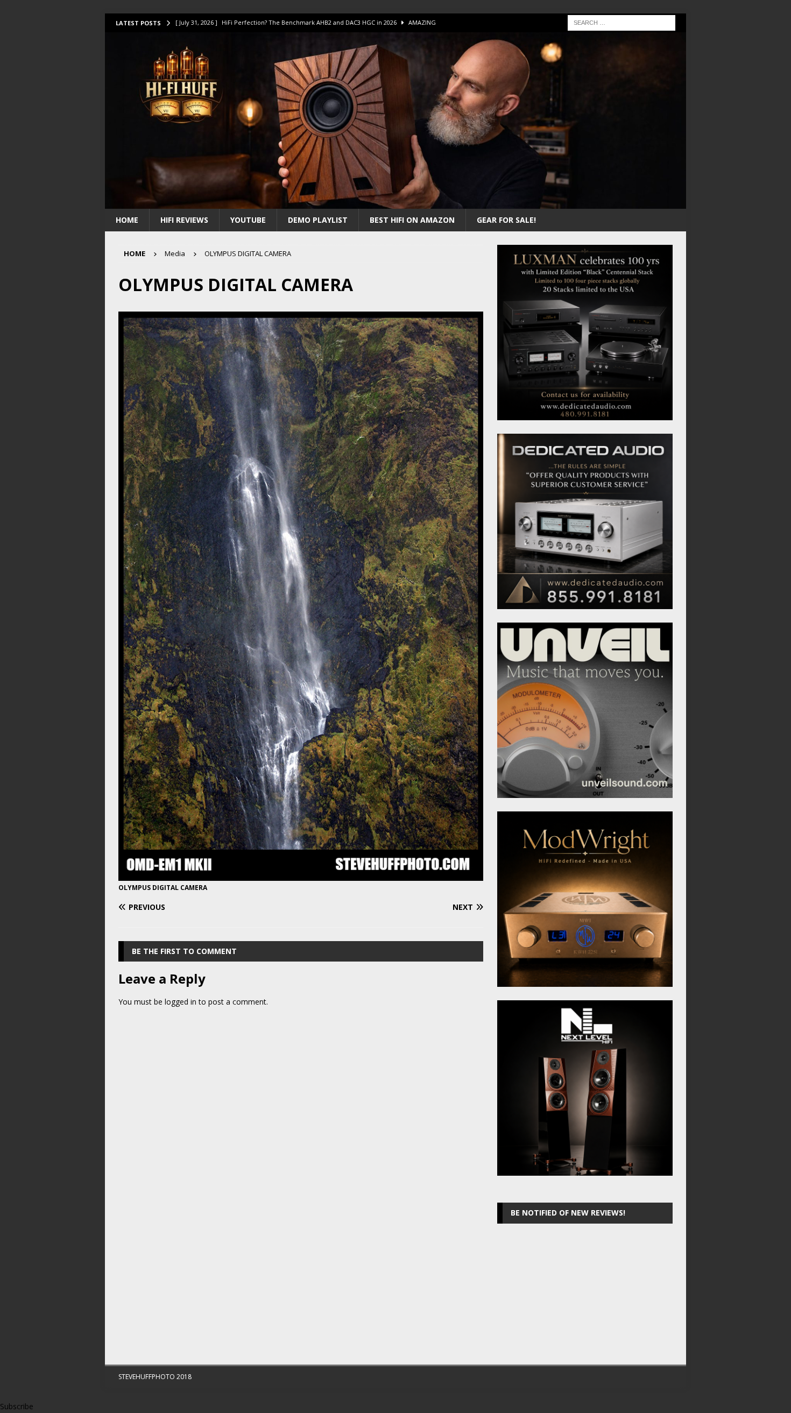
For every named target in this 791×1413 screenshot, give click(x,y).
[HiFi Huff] (395, 202)
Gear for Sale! (506, 220)
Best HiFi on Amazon (412, 220)
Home (127, 220)
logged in (180, 1002)
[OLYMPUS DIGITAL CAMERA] (300, 875)
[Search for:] (621, 22)
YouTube (248, 220)
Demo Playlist (318, 220)
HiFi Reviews (184, 220)
